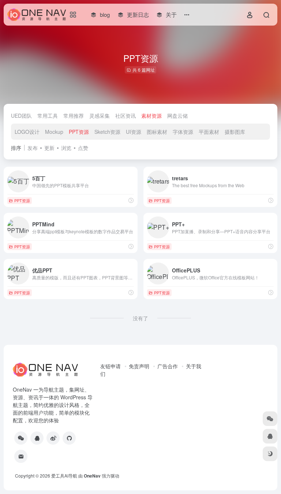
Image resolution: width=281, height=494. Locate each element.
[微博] (53, 438)
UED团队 (21, 115)
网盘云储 (177, 115)
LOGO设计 (27, 131)
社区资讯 (125, 115)
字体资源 (183, 131)
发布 (32, 147)
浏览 (66, 147)
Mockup (54, 131)
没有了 (140, 318)
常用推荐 (73, 115)
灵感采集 (99, 115)
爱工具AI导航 (64, 475)
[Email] (20, 456)
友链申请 (110, 366)
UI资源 (133, 131)
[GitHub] (69, 438)
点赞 (83, 147)
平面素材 (209, 131)
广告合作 (167, 366)
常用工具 (47, 115)
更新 (49, 147)
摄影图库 (235, 131)
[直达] (131, 200)
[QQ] (37, 438)
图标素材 (157, 131)
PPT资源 (79, 131)
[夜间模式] (270, 453)
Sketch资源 (107, 131)
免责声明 (139, 366)
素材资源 (151, 115)
